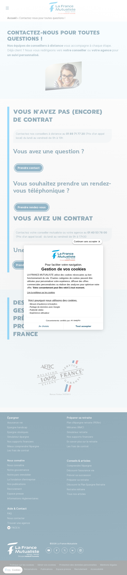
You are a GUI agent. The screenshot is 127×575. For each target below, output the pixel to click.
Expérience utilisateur (39, 313)
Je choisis (44, 326)
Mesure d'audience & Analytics (43, 304)
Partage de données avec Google (45, 307)
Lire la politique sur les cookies (41, 292)
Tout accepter (83, 326)
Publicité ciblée (36, 310)
